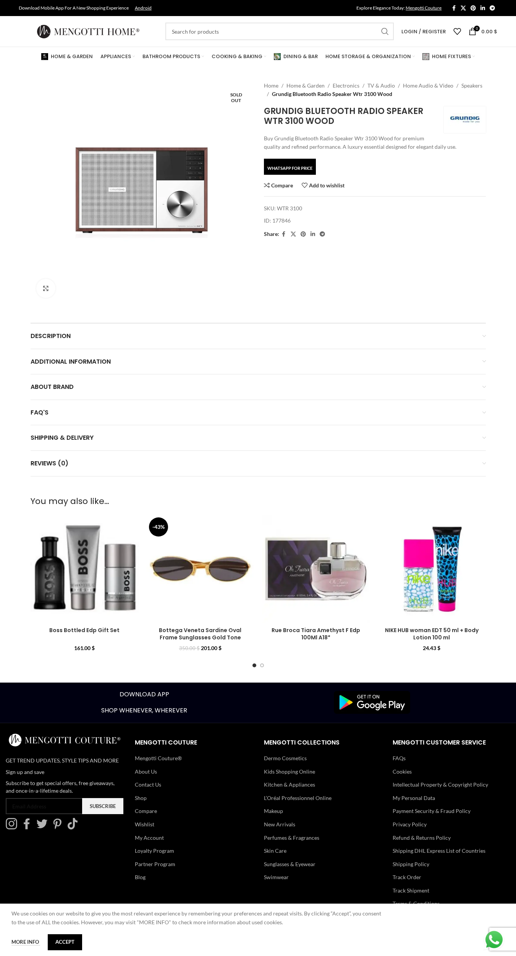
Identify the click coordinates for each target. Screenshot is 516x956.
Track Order (407, 877)
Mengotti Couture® (158, 758)
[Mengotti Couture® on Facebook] (28, 827)
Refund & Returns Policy (422, 837)
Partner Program (155, 864)
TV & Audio (381, 85)
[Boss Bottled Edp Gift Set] (85, 569)
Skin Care (275, 850)
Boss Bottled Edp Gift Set (84, 630)
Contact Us (148, 784)
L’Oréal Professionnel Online (298, 798)
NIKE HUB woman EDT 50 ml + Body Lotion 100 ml (432, 634)
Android (143, 8)
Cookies (402, 771)
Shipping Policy (411, 864)
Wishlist (144, 824)
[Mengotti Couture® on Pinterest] (59, 827)
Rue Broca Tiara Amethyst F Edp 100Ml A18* (316, 634)
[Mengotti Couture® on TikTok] (74, 827)
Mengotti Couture (424, 8)
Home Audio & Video (428, 85)
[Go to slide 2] (262, 665)
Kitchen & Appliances (289, 784)
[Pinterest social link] (473, 8)
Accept (64, 942)
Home (271, 85)
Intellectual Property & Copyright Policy (440, 784)
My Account (149, 837)
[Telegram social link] (492, 8)
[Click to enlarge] (45, 288)
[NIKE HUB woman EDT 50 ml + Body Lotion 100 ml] (432, 569)
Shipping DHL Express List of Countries (439, 850)
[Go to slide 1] (254, 665)
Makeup (273, 811)
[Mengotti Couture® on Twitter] (44, 827)
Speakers (471, 85)
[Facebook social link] (453, 8)
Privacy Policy (410, 824)
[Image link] (372, 702)
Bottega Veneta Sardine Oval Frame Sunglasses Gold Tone (200, 634)
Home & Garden (305, 85)
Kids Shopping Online (289, 771)
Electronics (346, 85)
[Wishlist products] (457, 31)
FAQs (399, 758)
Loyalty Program (154, 850)
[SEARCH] (385, 31)
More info (25, 942)
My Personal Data (414, 798)
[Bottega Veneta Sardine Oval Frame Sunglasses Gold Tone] (200, 569)
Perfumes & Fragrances (291, 837)
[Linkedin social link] (482, 8)
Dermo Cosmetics (285, 758)
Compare (146, 811)
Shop (141, 798)
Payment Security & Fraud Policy (432, 811)
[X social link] (463, 8)
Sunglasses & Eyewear (289, 864)
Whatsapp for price (289, 168)
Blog (140, 877)
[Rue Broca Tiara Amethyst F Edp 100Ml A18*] (316, 569)
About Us (146, 771)
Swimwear (276, 877)
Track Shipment (411, 890)
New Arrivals (279, 824)
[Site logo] (88, 31)
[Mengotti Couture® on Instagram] (13, 827)
